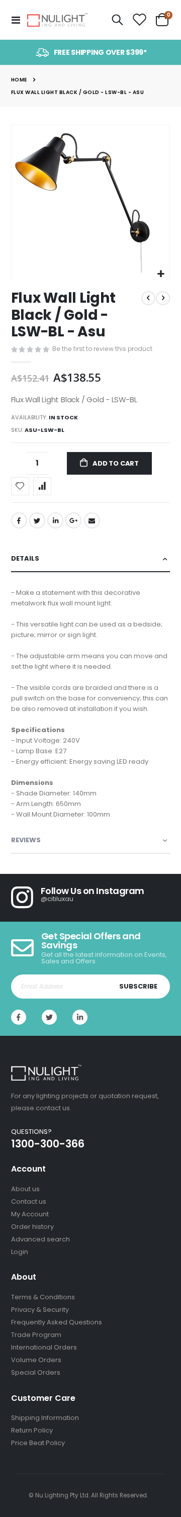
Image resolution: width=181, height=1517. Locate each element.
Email (92, 520)
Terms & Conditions (43, 1297)
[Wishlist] (139, 20)
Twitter (37, 520)
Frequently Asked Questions (56, 1322)
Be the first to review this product (102, 348)
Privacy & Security (40, 1309)
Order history (32, 1226)
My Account (30, 1214)
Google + (73, 520)
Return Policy (32, 1430)
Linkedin (79, 1017)
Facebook (19, 520)
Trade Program (36, 1335)
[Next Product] (163, 298)
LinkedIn (55, 520)
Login (19, 1252)
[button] (160, 274)
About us (25, 1189)
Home (19, 79)
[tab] (90, 559)
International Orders (44, 1347)
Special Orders (35, 1372)
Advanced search (40, 1239)
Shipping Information (45, 1417)
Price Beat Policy (38, 1443)
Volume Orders (36, 1360)
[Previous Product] (148, 298)
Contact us (28, 1201)
